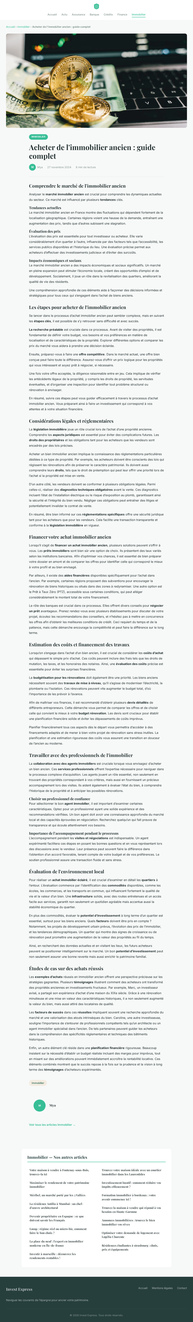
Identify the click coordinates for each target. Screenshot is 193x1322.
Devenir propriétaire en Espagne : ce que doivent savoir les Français (57, 1218)
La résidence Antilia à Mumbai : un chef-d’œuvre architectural (56, 1206)
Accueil (52, 14)
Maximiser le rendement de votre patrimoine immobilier (59, 1185)
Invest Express (19, 1289)
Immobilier (139, 14)
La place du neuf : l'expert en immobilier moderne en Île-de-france (56, 1243)
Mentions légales (162, 1288)
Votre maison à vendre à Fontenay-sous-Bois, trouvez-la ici (59, 1172)
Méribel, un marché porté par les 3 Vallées (57, 1195)
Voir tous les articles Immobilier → (52, 1124)
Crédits (108, 14)
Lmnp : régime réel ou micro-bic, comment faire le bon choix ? (58, 1231)
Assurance (78, 14)
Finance (122, 14)
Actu (64, 14)
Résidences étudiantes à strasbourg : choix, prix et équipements (130, 1247)
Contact (182, 1288)
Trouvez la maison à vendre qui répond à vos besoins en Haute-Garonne (131, 1210)
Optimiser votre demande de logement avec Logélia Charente (130, 1235)
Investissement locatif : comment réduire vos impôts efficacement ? (131, 1185)
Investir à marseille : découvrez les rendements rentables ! (53, 1256)
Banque (94, 14)
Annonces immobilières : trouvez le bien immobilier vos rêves (128, 1222)
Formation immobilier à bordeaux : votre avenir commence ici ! (129, 1197)
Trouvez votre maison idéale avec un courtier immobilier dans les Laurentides (131, 1172)
